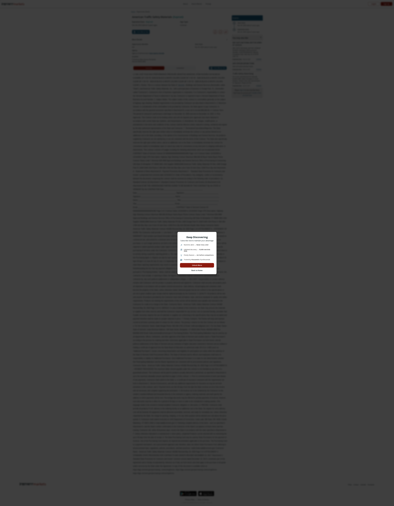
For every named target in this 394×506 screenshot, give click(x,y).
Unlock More (197, 265)
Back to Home (197, 270)
